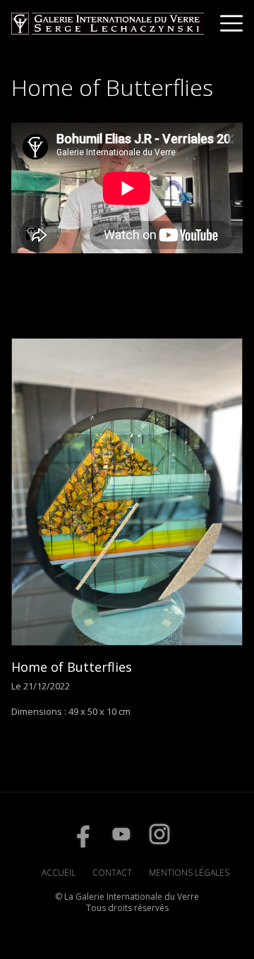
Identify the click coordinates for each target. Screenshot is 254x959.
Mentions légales (189, 873)
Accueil (58, 873)
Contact (112, 873)
